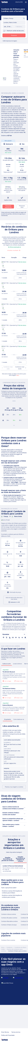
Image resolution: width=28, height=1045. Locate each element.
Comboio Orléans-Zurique (9, 925)
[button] (8, 26)
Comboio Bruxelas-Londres (9, 918)
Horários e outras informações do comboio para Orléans (12, 892)
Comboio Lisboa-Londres (8, 914)
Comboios (9, 947)
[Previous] (3, 409)
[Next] (25, 409)
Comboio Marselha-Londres (9, 921)
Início (2, 947)
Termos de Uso (15, 1032)
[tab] (6, 664)
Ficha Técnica (5, 1032)
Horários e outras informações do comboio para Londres (12, 896)
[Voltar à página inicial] (4, 2)
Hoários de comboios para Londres (11, 950)
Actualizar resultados (12, 250)
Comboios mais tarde (19, 367)
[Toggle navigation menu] (26, 2)
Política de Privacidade (7, 1035)
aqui (17, 375)
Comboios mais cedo (8, 367)
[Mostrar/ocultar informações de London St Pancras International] (24, 868)
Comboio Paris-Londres (8, 940)
